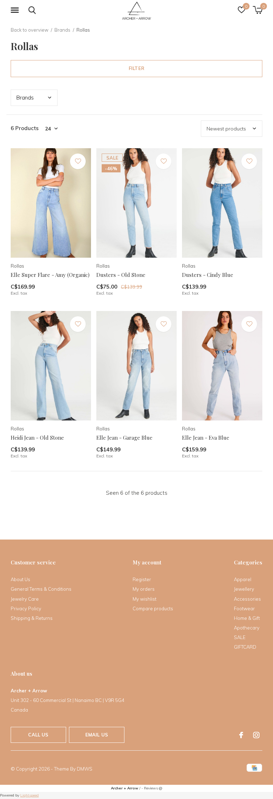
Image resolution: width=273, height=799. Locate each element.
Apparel (242, 579)
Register (142, 579)
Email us (96, 735)
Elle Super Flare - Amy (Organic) (50, 274)
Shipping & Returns (32, 618)
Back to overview (29, 30)
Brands (62, 30)
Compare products (153, 608)
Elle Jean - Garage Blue (124, 437)
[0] (257, 10)
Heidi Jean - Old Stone (37, 437)
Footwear (244, 608)
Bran (25, 97)
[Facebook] (241, 735)
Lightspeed (29, 795)
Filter (136, 68)
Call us (38, 735)
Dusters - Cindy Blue (207, 274)
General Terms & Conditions (41, 589)
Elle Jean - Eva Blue (205, 437)
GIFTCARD (245, 647)
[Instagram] (256, 735)
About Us (20, 579)
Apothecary (246, 628)
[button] (16, 10)
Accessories (247, 599)
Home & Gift (247, 618)
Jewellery (244, 589)
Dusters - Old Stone (120, 274)
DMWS (84, 769)
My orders (144, 589)
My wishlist (144, 599)
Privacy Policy (26, 608)
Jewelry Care (25, 599)
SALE (240, 637)
